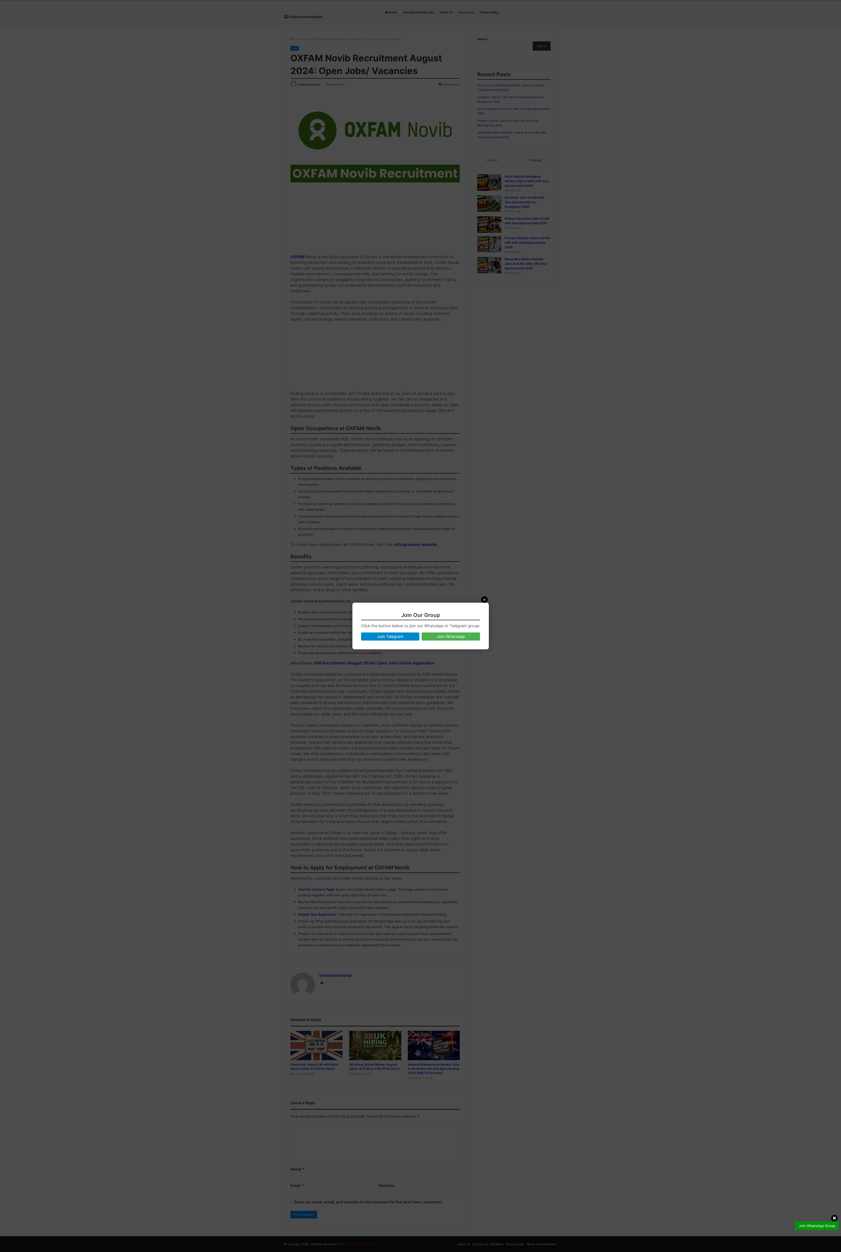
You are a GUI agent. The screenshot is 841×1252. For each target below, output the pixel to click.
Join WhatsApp (451, 636)
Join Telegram (390, 636)
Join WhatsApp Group (817, 1226)
